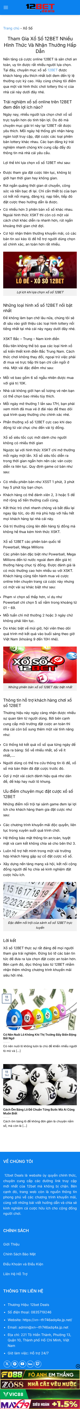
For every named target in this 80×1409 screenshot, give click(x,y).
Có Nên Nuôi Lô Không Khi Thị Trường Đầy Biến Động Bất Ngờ (39, 1036)
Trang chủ (11, 28)
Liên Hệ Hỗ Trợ (15, 1274)
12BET (53, 70)
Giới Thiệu (11, 1244)
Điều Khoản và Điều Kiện (23, 1264)
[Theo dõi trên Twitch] (37, 1364)
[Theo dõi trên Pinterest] (14, 1364)
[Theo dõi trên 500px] (30, 1364)
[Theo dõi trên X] (7, 1364)
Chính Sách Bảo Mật (19, 1254)
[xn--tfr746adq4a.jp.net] (40, 7)
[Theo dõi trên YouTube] (22, 1364)
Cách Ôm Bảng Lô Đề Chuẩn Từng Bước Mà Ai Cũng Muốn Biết (39, 1111)
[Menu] (5, 7)
